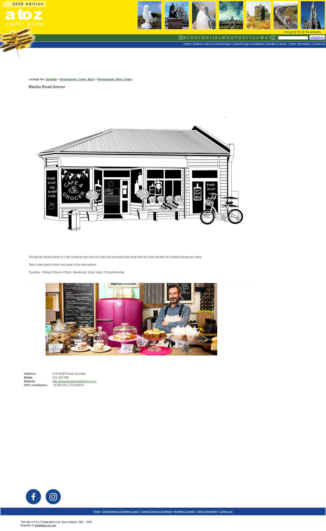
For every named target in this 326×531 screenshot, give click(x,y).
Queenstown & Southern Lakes (120, 511)
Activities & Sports (184, 511)
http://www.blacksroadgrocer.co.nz (74, 381)
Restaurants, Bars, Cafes (115, 79)
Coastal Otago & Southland (156, 511)
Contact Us (226, 511)
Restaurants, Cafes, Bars (77, 79)
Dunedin (51, 79)
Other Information (207, 511)
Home (96, 511)
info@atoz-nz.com (45, 525)
